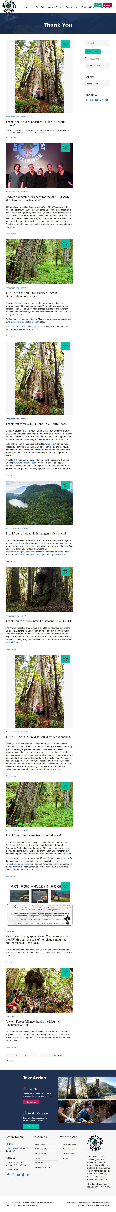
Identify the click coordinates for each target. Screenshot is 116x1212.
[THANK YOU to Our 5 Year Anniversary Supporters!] (39, 691)
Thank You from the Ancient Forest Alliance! (33, 835)
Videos (37, 1158)
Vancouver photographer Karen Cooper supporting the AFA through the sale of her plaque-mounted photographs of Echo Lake (37, 939)
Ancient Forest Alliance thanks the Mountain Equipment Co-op (33, 1023)
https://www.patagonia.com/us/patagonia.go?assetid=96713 (41, 555)
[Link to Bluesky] (106, 100)
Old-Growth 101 (41, 1149)
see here (19, 314)
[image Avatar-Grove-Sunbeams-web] (72, 1088)
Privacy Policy (12, 1170)
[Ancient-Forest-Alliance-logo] (9, 6)
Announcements (12, 116)
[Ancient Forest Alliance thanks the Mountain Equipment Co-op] (39, 990)
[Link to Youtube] (96, 99)
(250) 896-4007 (13, 1148)
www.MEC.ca (62, 439)
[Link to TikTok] (101, 99)
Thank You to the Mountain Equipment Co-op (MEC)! (39, 621)
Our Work (40, 7)
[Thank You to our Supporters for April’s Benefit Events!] (39, 76)
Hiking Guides (40, 1163)
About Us (28, 7)
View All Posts (92, 51)
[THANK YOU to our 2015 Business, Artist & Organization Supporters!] (39, 261)
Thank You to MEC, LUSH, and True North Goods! (36, 424)
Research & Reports (42, 1167)
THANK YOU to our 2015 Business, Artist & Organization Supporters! (33, 294)
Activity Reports (68, 1153)
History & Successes (70, 1149)
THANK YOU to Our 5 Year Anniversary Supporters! (38, 737)
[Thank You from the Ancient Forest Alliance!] (39, 804)
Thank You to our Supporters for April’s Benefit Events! (35, 123)
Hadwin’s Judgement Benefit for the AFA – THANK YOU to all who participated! (37, 198)
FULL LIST (18, 326)
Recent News (72, 7)
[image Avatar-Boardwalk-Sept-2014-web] (87, 1111)
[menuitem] (114, 7)
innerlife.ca (64, 858)
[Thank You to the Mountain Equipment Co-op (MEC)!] (39, 589)
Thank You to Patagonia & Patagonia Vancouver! (36, 533)
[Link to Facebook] (86, 99)
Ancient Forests (55, 7)
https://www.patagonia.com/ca (19, 552)
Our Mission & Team (70, 1144)
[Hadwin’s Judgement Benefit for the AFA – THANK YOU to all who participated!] (39, 165)
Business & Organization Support (24, 322)
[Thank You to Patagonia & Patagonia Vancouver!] (39, 503)
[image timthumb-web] (101, 1088)
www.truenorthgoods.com (24, 463)
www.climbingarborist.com (18, 864)
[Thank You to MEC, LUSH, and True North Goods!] (39, 378)
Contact (65, 1158)
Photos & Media (89, 7)
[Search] (114, 7)
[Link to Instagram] (91, 99)
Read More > (11, 137)
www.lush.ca (49, 444)
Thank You (24, 116)
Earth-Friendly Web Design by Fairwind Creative (94, 1205)
